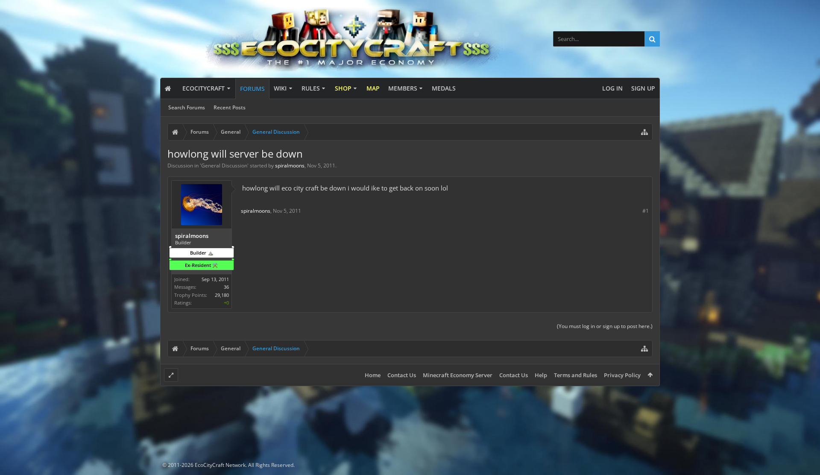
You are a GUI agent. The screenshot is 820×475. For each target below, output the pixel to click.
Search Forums (186, 107)
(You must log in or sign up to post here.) (605, 326)
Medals (444, 88)
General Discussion (224, 165)
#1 (645, 211)
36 (226, 287)
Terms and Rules (575, 375)
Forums (252, 89)
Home (373, 375)
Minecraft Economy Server (457, 375)
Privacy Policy (622, 375)
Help (541, 375)
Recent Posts (230, 107)
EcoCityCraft (203, 88)
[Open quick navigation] (644, 132)
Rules (311, 88)
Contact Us (401, 375)
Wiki (280, 88)
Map (373, 88)
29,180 (222, 295)
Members (402, 88)
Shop (343, 88)
